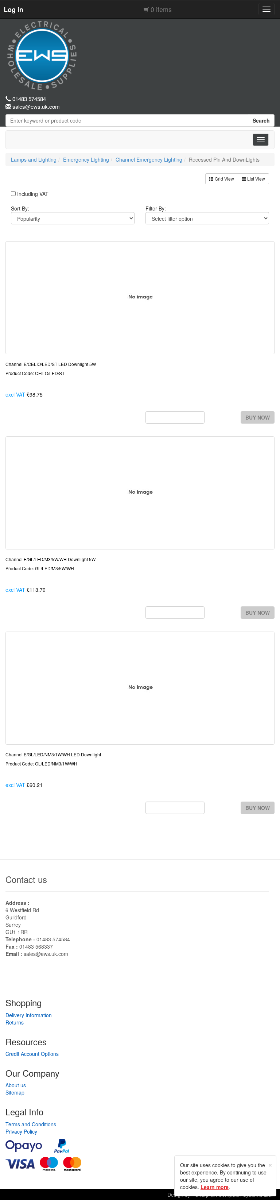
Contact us (26, 879)
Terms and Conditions (30, 1124)
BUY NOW (257, 417)
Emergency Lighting (86, 159)
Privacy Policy (21, 1131)
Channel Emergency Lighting (149, 159)
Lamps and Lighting (34, 159)
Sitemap (14, 1092)
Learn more (215, 1187)
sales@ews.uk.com (46, 953)
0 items (161, 9)
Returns (14, 1022)
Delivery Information (28, 1015)
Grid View (224, 178)
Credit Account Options (32, 1053)
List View (255, 178)
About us (15, 1085)
